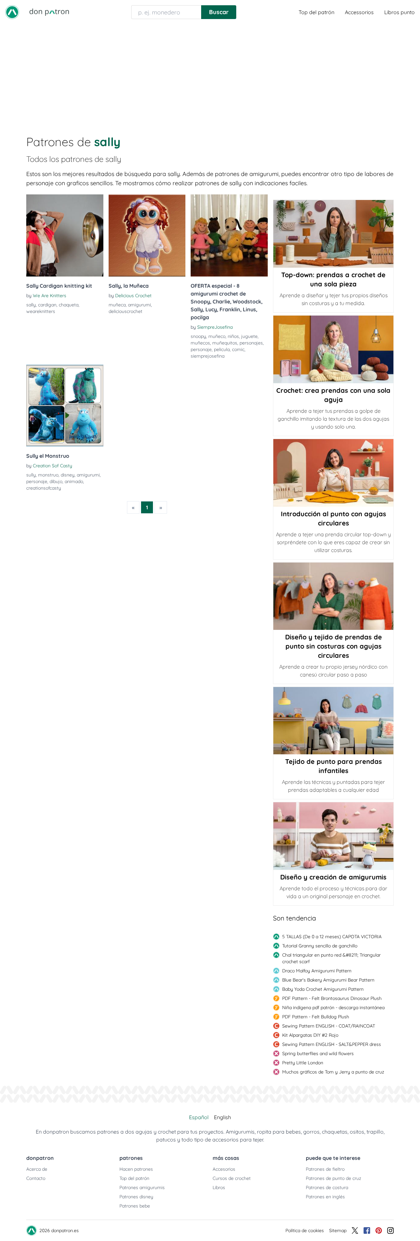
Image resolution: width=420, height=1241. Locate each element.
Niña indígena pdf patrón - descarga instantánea (333, 1007)
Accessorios (359, 12)
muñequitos (224, 343)
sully (31, 475)
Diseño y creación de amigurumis (333, 877)
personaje (201, 349)
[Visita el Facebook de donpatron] (367, 1230)
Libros (219, 1187)
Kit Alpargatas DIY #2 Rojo (310, 1035)
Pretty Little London (302, 1063)
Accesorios (224, 1169)
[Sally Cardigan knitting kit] (64, 235)
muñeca (117, 305)
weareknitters (40, 311)
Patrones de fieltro (325, 1169)
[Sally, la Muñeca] (147, 235)
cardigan (47, 305)
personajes (251, 343)
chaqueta (68, 305)
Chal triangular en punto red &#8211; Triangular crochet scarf (331, 958)
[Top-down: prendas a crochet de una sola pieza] (333, 234)
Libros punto (399, 12)
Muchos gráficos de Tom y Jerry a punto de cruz (333, 1072)
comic (238, 349)
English (222, 1117)
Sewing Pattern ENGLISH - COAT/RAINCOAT (328, 1026)
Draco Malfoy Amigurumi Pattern (316, 971)
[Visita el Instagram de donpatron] (390, 1230)
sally (31, 305)
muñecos (200, 343)
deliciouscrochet (125, 311)
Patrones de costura (327, 1187)
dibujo (56, 481)
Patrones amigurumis (142, 1187)
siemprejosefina (207, 356)
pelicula (222, 349)
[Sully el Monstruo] (64, 406)
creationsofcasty (43, 488)
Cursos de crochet (232, 1178)
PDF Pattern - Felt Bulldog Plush (315, 1017)
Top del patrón (316, 12)
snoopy (198, 336)
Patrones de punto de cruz (333, 1178)
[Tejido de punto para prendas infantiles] (333, 721)
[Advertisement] (210, 74)
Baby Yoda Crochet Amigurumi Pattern (323, 989)
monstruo (48, 475)
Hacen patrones (136, 1169)
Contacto (35, 1178)
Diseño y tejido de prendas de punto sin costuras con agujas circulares (333, 646)
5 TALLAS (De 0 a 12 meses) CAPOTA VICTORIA (332, 937)
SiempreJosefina (215, 327)
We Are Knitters (49, 296)
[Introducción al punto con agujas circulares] (333, 473)
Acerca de (36, 1169)
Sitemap (337, 1230)
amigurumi (139, 305)
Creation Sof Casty (52, 466)
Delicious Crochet (133, 296)
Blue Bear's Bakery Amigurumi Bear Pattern (328, 980)
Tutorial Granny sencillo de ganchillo (319, 946)
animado (74, 481)
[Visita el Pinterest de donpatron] (378, 1230)
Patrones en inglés (325, 1197)
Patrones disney (136, 1197)
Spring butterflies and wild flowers (318, 1053)
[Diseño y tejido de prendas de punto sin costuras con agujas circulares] (333, 596)
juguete (249, 336)
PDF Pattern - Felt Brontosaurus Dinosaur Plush (332, 998)
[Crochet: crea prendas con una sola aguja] (333, 349)
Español (199, 1117)
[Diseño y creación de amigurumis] (333, 836)
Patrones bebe (134, 1206)
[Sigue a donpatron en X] (355, 1230)
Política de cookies (304, 1230)
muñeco (216, 336)
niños (233, 336)
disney (67, 475)
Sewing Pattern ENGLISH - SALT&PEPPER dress (331, 1044)
